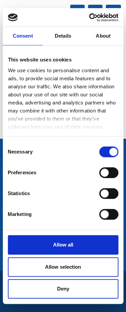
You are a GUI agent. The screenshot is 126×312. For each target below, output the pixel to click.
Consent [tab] (23, 36)
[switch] (108, 172)
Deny (63, 289)
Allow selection (63, 267)
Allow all (63, 245)
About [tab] (103, 36)
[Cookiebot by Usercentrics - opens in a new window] (89, 17)
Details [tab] (63, 36)
